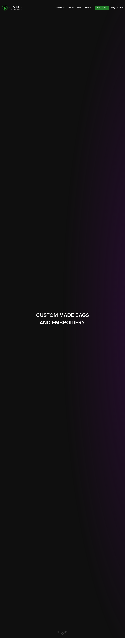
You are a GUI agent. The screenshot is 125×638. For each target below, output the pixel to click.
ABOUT (79, 8)
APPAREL (71, 8)
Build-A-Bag (102, 8)
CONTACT (88, 8)
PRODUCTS (60, 8)
